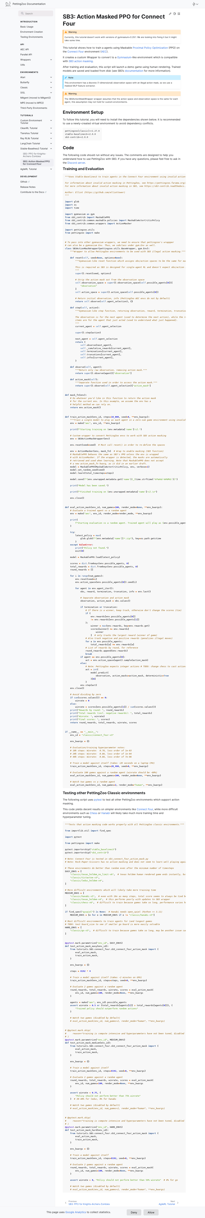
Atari (22, 77)
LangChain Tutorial (30, 143)
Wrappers (25, 59)
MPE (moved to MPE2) (32, 102)
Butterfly (24, 82)
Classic (24, 87)
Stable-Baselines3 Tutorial (34, 148)
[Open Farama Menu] (195, 4)
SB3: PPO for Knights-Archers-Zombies (34, 155)
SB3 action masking (81, 61)
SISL (22, 92)
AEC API (24, 49)
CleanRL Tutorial (28, 128)
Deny (134, 1212)
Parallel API (26, 54)
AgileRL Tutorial (28, 169)
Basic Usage (26, 26)
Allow (151, 1212)
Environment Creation (31, 31)
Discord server (76, 162)
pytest (98, 799)
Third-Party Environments (33, 108)
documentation (134, 70)
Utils (22, 64)
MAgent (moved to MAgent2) (35, 97)
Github (23, 181)
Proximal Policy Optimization (150, 47)
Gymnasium (124, 57)
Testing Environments (31, 37)
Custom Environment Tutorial (31, 121)
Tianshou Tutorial (29, 133)
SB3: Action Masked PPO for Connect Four (36, 162)
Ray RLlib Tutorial (29, 138)
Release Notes (27, 187)
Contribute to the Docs (32, 192)
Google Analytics (75, 1212)
